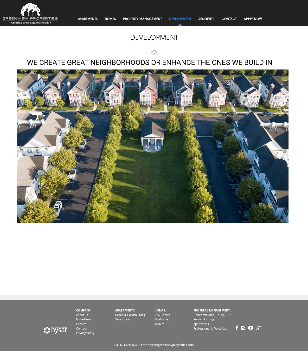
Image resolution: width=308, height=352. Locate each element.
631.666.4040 (129, 345)
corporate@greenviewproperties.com (167, 345)
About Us (82, 315)
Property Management (142, 19)
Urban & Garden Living (130, 315)
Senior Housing (203, 319)
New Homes (162, 315)
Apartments (88, 19)
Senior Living (123, 319)
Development (180, 19)
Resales (159, 324)
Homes (110, 19)
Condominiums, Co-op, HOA (212, 315)
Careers (81, 324)
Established (161, 319)
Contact (229, 19)
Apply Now (253, 19)
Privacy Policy (85, 333)
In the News (83, 319)
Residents (206, 19)
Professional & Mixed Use (210, 328)
